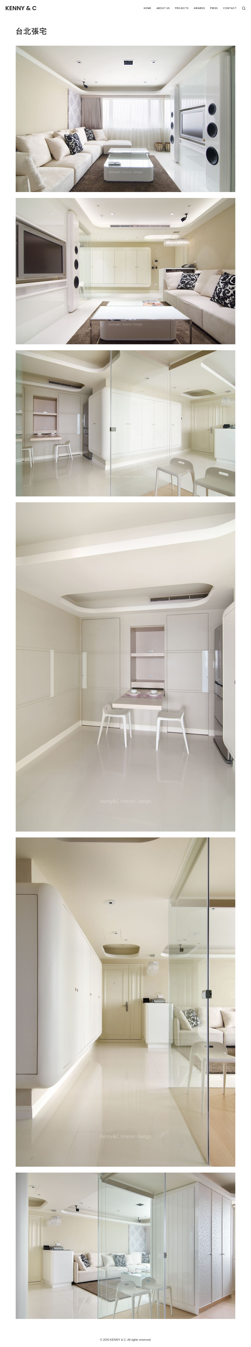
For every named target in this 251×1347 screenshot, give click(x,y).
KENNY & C (21, 8)
